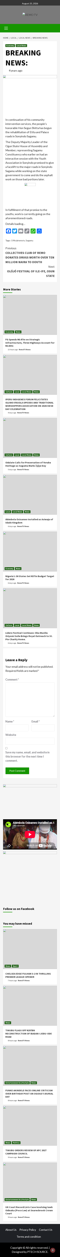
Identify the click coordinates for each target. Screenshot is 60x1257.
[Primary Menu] (6, 28)
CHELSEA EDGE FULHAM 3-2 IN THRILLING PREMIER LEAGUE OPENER (28, 975)
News (18, 332)
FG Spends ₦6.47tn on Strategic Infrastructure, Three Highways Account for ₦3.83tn (29, 342)
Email (36, 721)
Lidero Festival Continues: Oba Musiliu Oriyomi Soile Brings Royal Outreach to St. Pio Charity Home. (28, 636)
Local (17, 392)
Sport (15, 966)
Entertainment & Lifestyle (17, 1083)
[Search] (53, 28)
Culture (9, 392)
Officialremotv (18, 240)
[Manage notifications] (52, 1250)
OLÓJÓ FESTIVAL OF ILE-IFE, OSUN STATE (31, 271)
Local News (21, 45)
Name (9, 721)
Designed (17, 1251)
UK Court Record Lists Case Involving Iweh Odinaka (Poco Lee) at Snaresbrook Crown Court (29, 1210)
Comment (12, 679)
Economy (10, 45)
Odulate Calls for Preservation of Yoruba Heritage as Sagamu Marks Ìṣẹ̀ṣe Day (28, 464)
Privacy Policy (27, 1229)
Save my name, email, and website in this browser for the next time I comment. (27, 756)
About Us (10, 1229)
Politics (16, 1142)
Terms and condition (29, 1236)
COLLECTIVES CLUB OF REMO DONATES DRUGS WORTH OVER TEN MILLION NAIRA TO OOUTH (29, 255)
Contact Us (45, 1229)
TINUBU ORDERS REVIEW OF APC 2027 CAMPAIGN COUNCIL (25, 1152)
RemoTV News (25, 349)
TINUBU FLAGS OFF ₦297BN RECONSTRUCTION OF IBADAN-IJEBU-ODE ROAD (28, 1033)
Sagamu (29, 240)
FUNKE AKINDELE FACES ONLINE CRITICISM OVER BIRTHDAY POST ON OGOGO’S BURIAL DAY (29, 1093)
